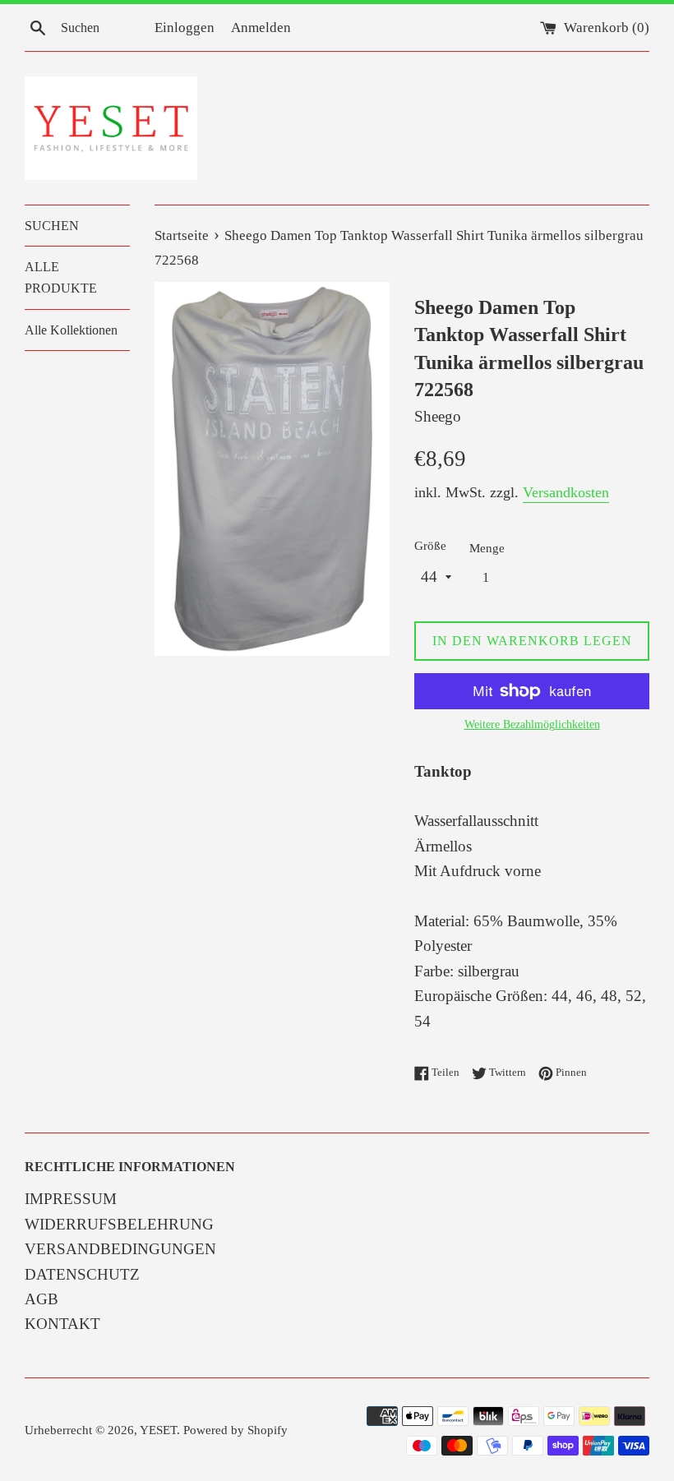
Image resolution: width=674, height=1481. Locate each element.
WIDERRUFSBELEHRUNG (119, 1224)
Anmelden (261, 27)
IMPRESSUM (71, 1198)
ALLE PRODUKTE (61, 277)
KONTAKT (62, 1323)
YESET (158, 1430)
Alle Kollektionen (71, 330)
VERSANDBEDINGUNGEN (120, 1248)
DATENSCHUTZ (82, 1274)
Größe (430, 545)
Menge (487, 548)
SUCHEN (52, 226)
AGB (41, 1299)
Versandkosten (566, 492)
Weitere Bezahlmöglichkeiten (532, 724)
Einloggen (185, 27)
